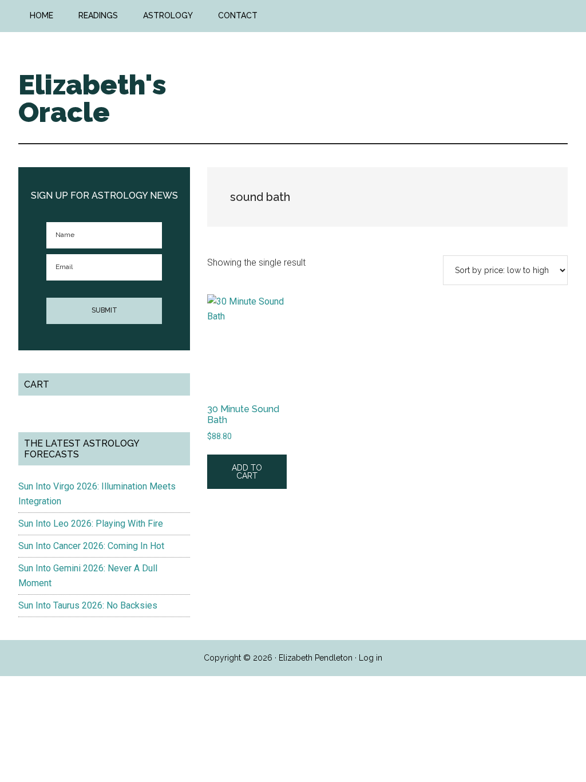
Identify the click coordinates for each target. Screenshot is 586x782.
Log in (370, 657)
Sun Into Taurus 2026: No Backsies (87, 605)
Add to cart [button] (247, 471)
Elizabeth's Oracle (92, 98)
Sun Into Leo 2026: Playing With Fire (90, 523)
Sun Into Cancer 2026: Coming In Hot (91, 545)
